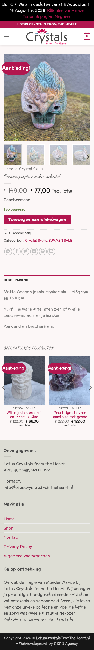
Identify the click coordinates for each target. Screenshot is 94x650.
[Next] (82, 97)
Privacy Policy (18, 546)
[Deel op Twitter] (25, 251)
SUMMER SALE (60, 240)
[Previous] (11, 97)
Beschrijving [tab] (16, 280)
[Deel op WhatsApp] (8, 251)
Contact (12, 537)
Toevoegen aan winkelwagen (37, 219)
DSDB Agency (66, 643)
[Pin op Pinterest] (43, 251)
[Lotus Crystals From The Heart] (47, 36)
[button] (6, 36)
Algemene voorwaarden (27, 555)
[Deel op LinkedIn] (51, 251)
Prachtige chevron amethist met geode (70, 415)
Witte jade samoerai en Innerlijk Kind (24, 415)
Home (8, 169)
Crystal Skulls (31, 169)
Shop (8, 528)
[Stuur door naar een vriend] (34, 251)
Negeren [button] (63, 16)
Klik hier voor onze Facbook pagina (53, 13)
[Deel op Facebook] (17, 251)
